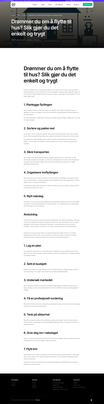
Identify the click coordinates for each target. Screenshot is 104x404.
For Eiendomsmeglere (58, 383)
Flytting (34, 383)
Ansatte (13, 385)
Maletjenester (56, 385)
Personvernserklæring (79, 387)
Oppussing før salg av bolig (60, 389)
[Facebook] (91, 400)
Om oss (13, 383)
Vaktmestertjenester (58, 387)
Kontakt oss (76, 385)
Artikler (75, 383)
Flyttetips (29, 40)
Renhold (34, 387)
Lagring (34, 385)
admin (13, 40)
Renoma (38, 400)
